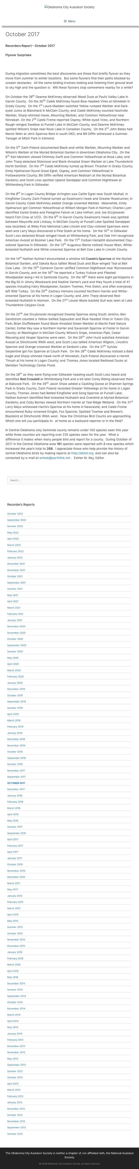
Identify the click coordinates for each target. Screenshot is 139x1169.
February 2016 (15, 958)
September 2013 (16, 1064)
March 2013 (13, 1089)
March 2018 (13, 808)
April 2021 (12, 601)
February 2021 (15, 613)
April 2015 (12, 914)
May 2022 (12, 532)
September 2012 (16, 1127)
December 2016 (16, 876)
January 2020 (15, 682)
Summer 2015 (15, 927)
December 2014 (16, 983)
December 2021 (16, 563)
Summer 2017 (14, 826)
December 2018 (16, 739)
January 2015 (14, 895)
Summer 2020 (15, 651)
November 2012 (16, 1121)
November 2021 (16, 570)
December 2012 (16, 1108)
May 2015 (12, 920)
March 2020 (14, 670)
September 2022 (16, 520)
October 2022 (15, 513)
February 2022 (15, 551)
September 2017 (16, 776)
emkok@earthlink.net (54, 458)
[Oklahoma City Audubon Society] (69, 7)
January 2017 (14, 858)
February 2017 (15, 845)
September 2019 (16, 701)
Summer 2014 (15, 989)
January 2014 (14, 1033)
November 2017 (16, 770)
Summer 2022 (15, 526)
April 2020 (13, 663)
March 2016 (13, 964)
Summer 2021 (15, 588)
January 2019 (14, 732)
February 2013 (15, 1096)
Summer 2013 (15, 1071)
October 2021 (15, 576)
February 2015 (15, 901)
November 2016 (16, 870)
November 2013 (16, 1052)
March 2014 (13, 1014)
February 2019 (15, 726)
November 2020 (16, 632)
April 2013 (12, 1083)
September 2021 (16, 582)
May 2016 (12, 977)
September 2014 (16, 996)
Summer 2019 (15, 707)
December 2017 (16, 789)
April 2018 (12, 814)
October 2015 (15, 933)
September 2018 (16, 758)
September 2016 (16, 833)
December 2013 (16, 1046)
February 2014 (15, 1039)
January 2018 (14, 795)
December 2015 (16, 945)
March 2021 (13, 607)
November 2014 (16, 1008)
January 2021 (14, 620)
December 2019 (16, 689)
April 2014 (12, 1021)
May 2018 (12, 820)
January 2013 (14, 1102)
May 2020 (12, 657)
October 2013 (15, 1077)
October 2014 (15, 1002)
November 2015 (16, 939)
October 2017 (16, 783)
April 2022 (13, 538)
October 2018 (15, 751)
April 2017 (12, 839)
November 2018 (16, 745)
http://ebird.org (82, 453)
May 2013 (12, 1058)
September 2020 (16, 645)
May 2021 (12, 595)
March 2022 (14, 545)
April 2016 (12, 970)
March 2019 (13, 720)
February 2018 (15, 801)
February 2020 (15, 676)
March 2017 (13, 883)
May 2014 (12, 1027)
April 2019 (12, 714)
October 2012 (15, 1114)
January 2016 (14, 952)
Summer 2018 (15, 764)
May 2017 (12, 889)
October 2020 (15, 638)
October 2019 (15, 695)
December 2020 (16, 626)
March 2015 (13, 908)
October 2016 (15, 864)
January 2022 (15, 557)
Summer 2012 (15, 1133)
